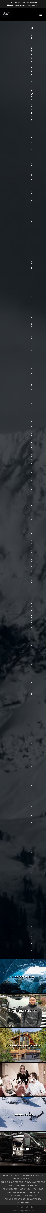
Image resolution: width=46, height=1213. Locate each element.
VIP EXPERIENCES (10, 1189)
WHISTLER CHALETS (11, 1175)
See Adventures (31, 587)
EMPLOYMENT (30, 1195)
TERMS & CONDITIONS (15, 1199)
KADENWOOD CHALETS (33, 1175)
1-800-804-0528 (15, 2)
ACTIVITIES (32, 1185)
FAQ (34, 1189)
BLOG (41, 1189)
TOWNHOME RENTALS (35, 1182)
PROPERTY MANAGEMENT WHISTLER (23, 1192)
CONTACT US (31, 943)
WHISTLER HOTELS (17, 1185)
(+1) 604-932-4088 (30, 2)
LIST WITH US (15, 1195)
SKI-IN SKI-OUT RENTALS (12, 1182)
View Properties (31, 488)
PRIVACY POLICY (34, 1199)
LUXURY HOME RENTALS (23, 1178)
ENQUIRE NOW (23, 1202)
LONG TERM (25, 1189)
